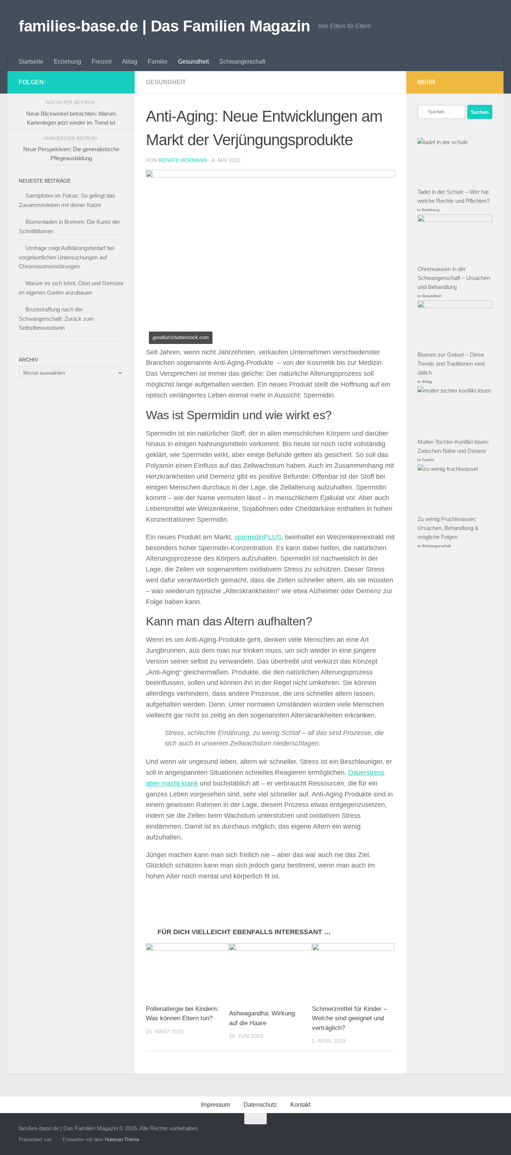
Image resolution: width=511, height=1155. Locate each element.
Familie (158, 61)
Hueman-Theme (122, 1139)
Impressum (215, 1104)
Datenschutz (260, 1104)
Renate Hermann (183, 160)
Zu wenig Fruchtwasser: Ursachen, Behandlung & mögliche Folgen (447, 528)
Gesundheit (193, 61)
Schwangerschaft (242, 61)
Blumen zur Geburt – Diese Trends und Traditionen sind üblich (450, 363)
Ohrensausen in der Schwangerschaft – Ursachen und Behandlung (453, 278)
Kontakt (300, 1104)
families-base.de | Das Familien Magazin (164, 26)
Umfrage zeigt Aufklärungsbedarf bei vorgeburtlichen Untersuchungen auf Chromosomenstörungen (66, 257)
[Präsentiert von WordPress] (55, 1139)
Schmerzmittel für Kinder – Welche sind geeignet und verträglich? (349, 1018)
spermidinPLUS (258, 537)
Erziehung (67, 61)
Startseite (30, 61)
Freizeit (101, 61)
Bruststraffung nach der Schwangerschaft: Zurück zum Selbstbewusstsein (56, 318)
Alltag (129, 61)
